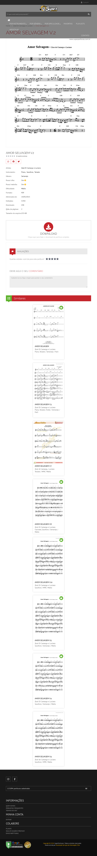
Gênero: (8, 176)
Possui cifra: (10, 180)
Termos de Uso (11, 811)
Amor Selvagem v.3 (43, 404)
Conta (84, 2)
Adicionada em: (11, 197)
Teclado (37, 172)
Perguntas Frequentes (14, 808)
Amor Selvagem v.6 (43, 524)
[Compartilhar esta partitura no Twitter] (18, 161)
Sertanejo (24, 176)
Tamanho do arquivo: (13, 213)
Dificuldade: (10, 189)
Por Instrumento (17, 24)
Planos (8, 829)
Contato (85, 35)
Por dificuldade (52, 24)
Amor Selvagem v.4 (43, 698)
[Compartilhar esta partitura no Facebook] (13, 161)
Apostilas (14, 30)
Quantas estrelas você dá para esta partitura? (27, 259)
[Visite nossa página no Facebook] (14, 779)
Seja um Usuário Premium (15, 831)
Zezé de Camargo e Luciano (45, 759)
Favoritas (68, 24)
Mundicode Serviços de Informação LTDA (68, 845)
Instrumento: (10, 172)
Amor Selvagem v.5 (43, 640)
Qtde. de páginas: (12, 209)
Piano (23, 172)
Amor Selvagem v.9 (43, 757)
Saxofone (30, 172)
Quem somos (10, 806)
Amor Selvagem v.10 (43, 582)
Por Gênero (35, 24)
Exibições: (9, 201)
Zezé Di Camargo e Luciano (31, 168)
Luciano (51, 469)
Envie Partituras (12, 833)
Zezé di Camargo (41, 469)
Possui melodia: (11, 184)
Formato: (9, 193)
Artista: (8, 168)
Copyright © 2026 (48, 843)
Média (23, 189)
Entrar (8, 820)
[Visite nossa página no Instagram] (8, 779)
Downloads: (10, 205)
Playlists (80, 24)
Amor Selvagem (42, 346)
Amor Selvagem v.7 (43, 466)
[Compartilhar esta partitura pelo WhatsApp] (8, 161)
